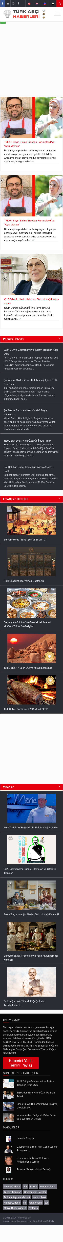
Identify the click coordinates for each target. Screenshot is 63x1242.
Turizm (33, 1186)
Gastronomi (35, 1202)
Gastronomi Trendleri (35, 1192)
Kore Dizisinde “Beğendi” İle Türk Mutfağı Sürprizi (30, 827)
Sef (25, 1186)
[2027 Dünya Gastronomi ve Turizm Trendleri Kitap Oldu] (8, 1083)
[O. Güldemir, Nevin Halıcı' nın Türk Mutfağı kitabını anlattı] (31, 274)
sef (25, 1202)
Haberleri (15, 499)
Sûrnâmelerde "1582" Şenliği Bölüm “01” (26, 539)
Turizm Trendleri (12, 1192)
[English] (36, 3)
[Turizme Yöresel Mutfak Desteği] (8, 1170)
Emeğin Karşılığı (25, 1138)
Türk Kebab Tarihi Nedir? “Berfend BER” (26, 709)
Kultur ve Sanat (48, 1186)
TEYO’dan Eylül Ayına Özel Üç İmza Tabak (27, 440)
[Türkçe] (29, 3)
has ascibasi (39, 1197)
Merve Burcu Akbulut (15, 1208)
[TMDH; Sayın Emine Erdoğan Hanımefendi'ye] (31, 117)
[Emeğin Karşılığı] (8, 1139)
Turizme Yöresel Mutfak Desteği (34, 1169)
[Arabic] (52, 3)
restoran (33, 1208)
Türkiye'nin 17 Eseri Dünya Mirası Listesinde (28, 667)
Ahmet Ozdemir (12, 1186)
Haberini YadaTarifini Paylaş (21, 1062)
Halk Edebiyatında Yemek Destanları (24, 580)
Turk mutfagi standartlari (17, 1197)
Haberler (13, 339)
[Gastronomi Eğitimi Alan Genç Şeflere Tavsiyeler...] (8, 1149)
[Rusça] (44, 3)
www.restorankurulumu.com (17, 1221)
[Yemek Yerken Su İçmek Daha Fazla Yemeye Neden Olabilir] (8, 1117)
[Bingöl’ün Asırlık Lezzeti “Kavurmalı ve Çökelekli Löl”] (8, 1106)
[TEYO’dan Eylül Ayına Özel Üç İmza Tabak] (8, 1095)
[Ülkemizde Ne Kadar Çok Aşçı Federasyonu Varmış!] (8, 1160)
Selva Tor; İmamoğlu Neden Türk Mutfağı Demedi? (31, 914)
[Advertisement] (31, 62)
